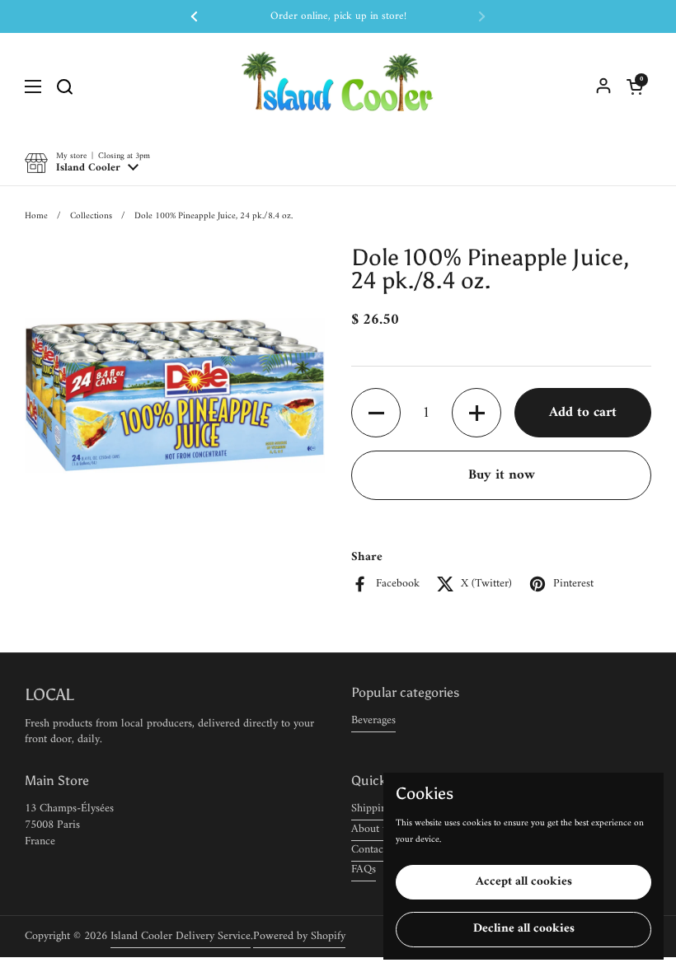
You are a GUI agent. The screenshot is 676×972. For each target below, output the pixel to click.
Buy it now (501, 475)
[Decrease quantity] (376, 412)
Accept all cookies (524, 882)
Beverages (373, 720)
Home (36, 216)
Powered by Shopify (299, 936)
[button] (634, 86)
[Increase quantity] (476, 412)
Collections (91, 216)
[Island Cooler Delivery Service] (338, 86)
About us (371, 829)
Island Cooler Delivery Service (180, 936)
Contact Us (376, 849)
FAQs (363, 869)
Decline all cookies (524, 929)
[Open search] (64, 86)
